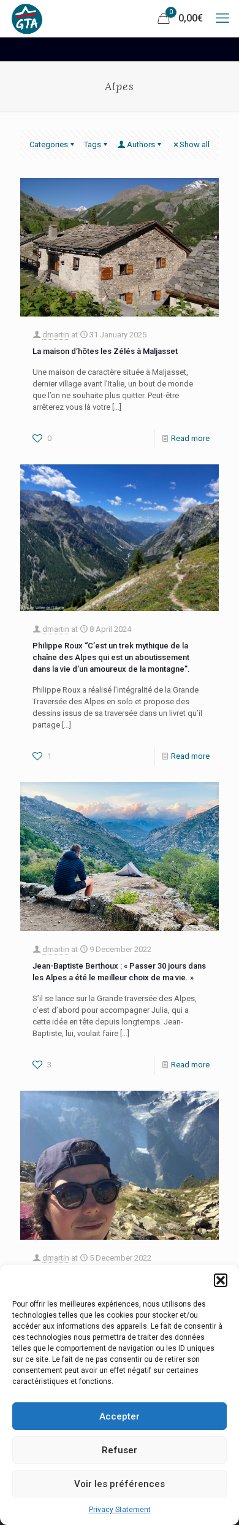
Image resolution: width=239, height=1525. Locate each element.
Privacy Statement (120, 1509)
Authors (141, 144)
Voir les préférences (119, 1483)
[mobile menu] (222, 18)
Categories (48, 144)
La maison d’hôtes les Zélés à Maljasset (105, 351)
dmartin (55, 334)
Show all (195, 144)
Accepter (119, 1416)
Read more (190, 438)
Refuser (119, 1450)
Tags (92, 144)
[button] (220, 1280)
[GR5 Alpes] (27, 18)
